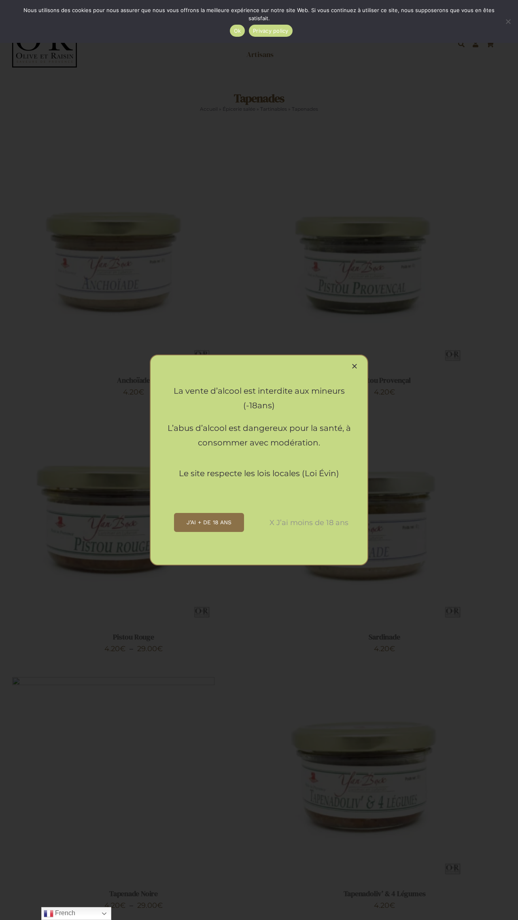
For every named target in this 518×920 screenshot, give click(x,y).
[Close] (354, 366)
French (64, 912)
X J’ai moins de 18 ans (309, 522)
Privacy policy (271, 30)
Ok (237, 30)
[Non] (508, 21)
